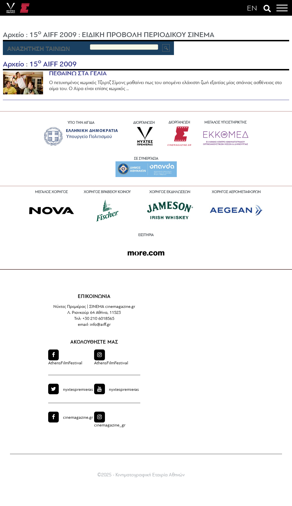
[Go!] (166, 48)
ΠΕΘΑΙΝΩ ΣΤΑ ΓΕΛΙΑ (78, 73)
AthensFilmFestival (65, 363)
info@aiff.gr (100, 325)
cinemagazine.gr (78, 418)
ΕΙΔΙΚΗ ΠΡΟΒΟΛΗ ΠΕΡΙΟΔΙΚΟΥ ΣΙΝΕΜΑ (148, 35)
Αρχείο (13, 35)
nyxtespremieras (78, 390)
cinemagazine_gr (109, 425)
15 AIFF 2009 (53, 35)
